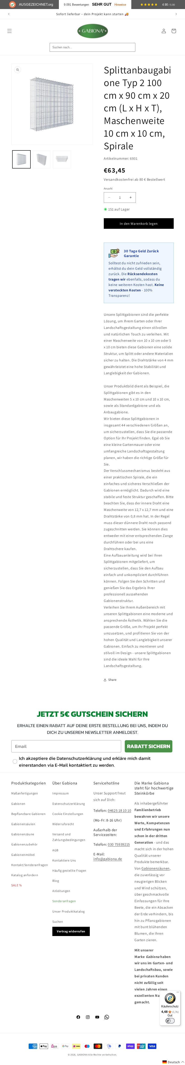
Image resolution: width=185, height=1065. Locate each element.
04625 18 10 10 (119, 810)
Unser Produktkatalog (68, 911)
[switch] (170, 1020)
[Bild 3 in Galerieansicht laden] (62, 159)
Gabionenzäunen (155, 868)
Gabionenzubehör (24, 844)
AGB (55, 850)
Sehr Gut (101, 4)
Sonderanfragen (64, 901)
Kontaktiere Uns (64, 860)
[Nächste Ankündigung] (176, 14)
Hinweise (120, 4)
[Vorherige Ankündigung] (9, 14)
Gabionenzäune (22, 834)
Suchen (57, 922)
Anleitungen (61, 891)
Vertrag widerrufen (71, 931)
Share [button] (112, 680)
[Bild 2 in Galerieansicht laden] (42, 159)
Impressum (60, 793)
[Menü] (177, 993)
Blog (55, 881)
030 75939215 (119, 844)
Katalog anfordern (24, 875)
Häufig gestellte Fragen (69, 870)
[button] (9, 31)
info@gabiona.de (107, 858)
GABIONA (82, 1054)
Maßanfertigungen (24, 793)
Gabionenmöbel (23, 855)
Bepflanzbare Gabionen (28, 814)
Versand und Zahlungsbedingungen (68, 837)
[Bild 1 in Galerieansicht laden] (21, 159)
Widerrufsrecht (63, 824)
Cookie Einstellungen (67, 814)
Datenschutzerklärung (68, 804)
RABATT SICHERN (148, 746)
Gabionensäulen (23, 824)
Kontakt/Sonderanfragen (29, 865)
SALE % (16, 885)
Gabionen (18, 804)
